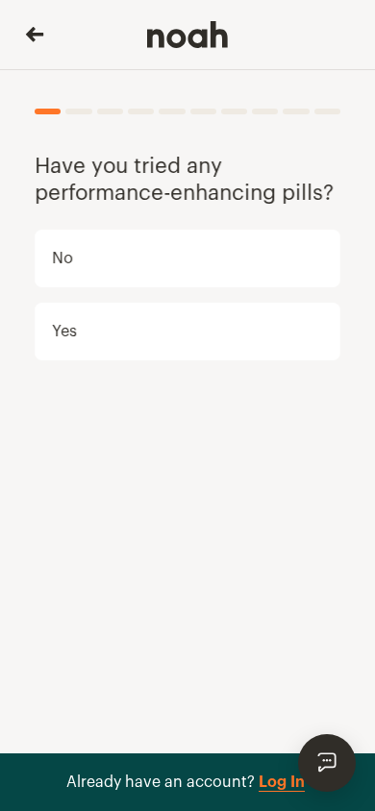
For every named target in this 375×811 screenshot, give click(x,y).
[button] (187, 258)
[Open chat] (327, 763)
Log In (282, 782)
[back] (34, 34)
